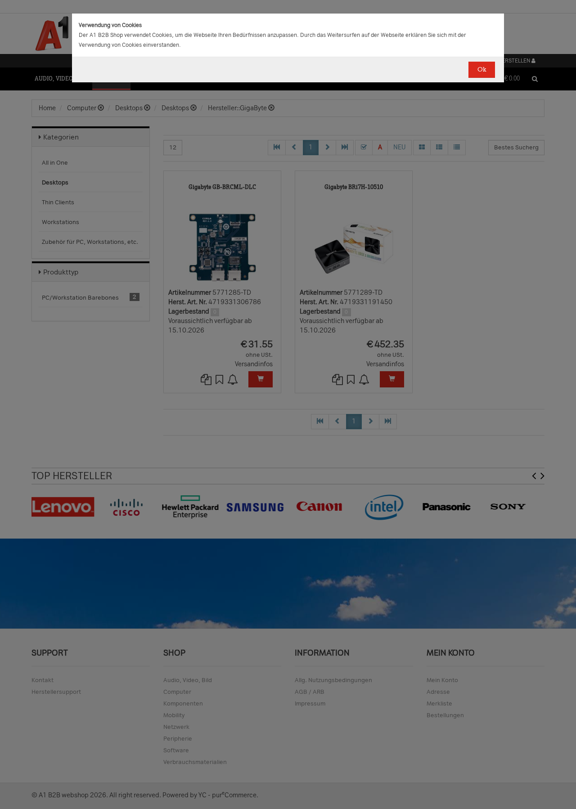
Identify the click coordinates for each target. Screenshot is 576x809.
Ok (481, 69)
